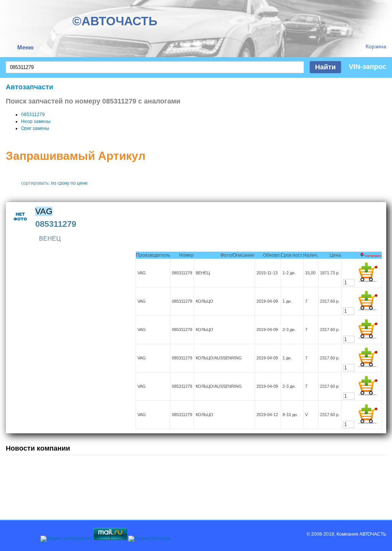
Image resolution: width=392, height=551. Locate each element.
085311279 (33, 114)
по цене (79, 183)
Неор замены (36, 121)
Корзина (376, 46)
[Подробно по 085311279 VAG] (20, 225)
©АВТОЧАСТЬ (114, 21)
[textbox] (155, 67)
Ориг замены (35, 128)
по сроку (60, 183)
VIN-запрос (367, 67)
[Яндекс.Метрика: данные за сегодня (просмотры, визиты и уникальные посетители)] (149, 539)
